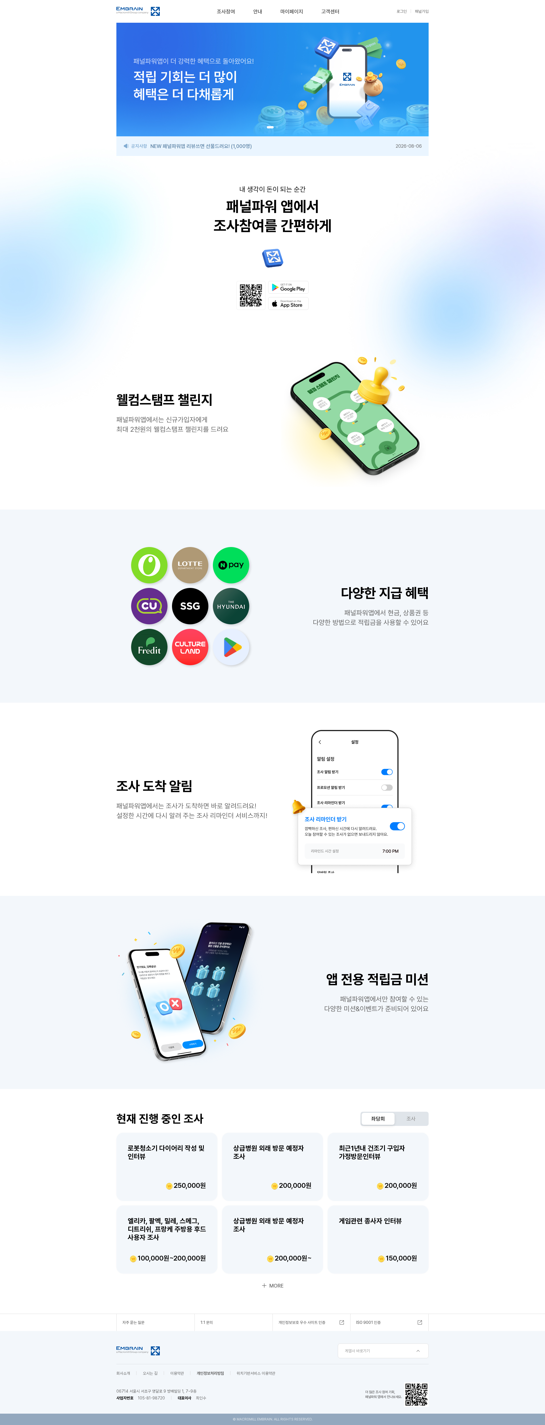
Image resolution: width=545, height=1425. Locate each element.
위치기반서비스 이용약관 (256, 1373)
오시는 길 (150, 1373)
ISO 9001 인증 (368, 1322)
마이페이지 (291, 11)
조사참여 (226, 11)
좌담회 (378, 1119)
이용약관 (177, 1373)
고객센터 (330, 11)
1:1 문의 (206, 1322)
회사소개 (123, 1373)
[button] (268, 127)
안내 (257, 11)
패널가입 (422, 11)
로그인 (402, 11)
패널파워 (138, 11)
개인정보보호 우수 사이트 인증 (301, 1322)
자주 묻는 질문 (133, 1322)
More (276, 1286)
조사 (411, 1119)
